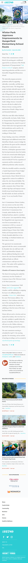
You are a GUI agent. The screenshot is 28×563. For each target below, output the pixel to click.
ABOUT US (4, 542)
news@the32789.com (7, 354)
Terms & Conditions (13, 558)
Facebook (18, 356)
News (3, 502)
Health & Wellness (7, 521)
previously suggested (13, 288)
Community (5, 508)
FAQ (3, 547)
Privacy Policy (5, 558)
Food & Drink (5, 505)
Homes (4, 518)
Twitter (10, 356)
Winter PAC (12, 295)
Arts (3, 515)
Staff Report (6, 410)
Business (4, 511)
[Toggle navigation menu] (2, 2)
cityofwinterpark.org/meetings (11, 341)
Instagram (5, 356)
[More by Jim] (5, 363)
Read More (8, 408)
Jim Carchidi (7, 50)
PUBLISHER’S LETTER (7, 545)
